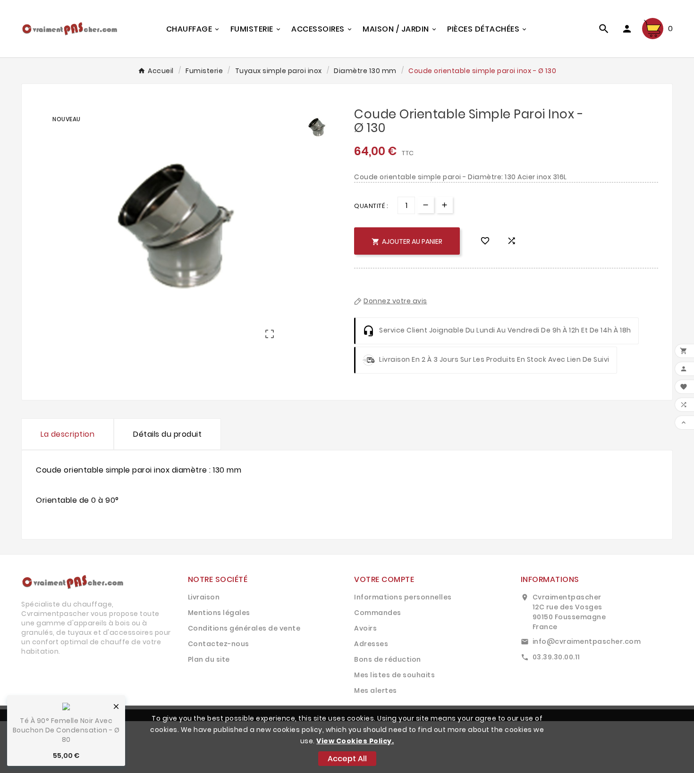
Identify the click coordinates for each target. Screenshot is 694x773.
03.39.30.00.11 (556, 657)
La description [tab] (67, 434)
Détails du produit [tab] (167, 434)
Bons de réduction (387, 659)
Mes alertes (375, 690)
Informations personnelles (403, 597)
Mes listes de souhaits (394, 675)
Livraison (204, 597)
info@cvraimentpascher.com (587, 641)
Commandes (377, 612)
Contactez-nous (218, 643)
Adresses (371, 643)
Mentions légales (219, 612)
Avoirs (365, 628)
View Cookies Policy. (355, 741)
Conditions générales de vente (244, 628)
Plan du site (209, 659)
